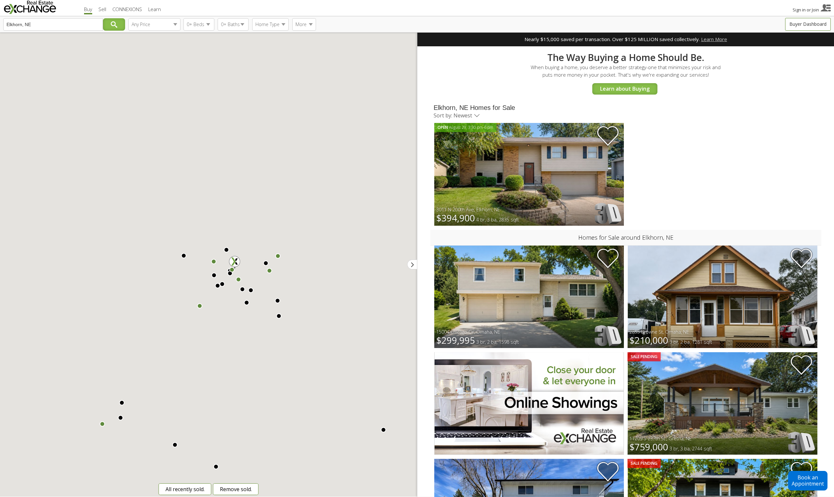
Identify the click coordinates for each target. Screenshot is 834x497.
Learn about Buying (625, 88)
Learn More (714, 39)
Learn (154, 9)
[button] (277, 300)
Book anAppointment (808, 480)
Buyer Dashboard (808, 24)
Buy (88, 9)
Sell (102, 9)
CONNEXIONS (127, 9)
